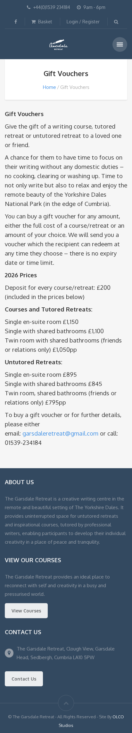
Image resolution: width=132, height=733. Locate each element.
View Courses (26, 610)
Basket (44, 21)
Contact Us (24, 679)
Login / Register (83, 21)
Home (49, 87)
